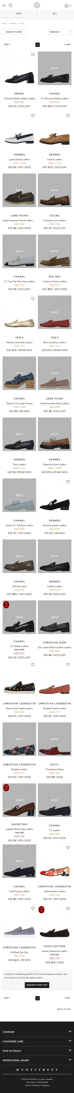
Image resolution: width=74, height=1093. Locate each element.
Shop (19, 13)
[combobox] (60, 32)
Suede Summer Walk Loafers (54, 403)
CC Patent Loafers (19, 646)
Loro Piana (19, 215)
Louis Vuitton (55, 946)
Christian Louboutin (19, 703)
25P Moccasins (19, 586)
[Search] (11, 5)
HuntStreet (37, 5)
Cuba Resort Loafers (19, 891)
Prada (19, 93)
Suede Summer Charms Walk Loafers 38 (23, 220)
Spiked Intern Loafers (54, 891)
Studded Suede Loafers (54, 525)
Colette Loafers (54, 586)
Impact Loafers (54, 159)
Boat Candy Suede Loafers (19, 708)
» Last (67, 44)
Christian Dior (54, 642)
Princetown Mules (55, 769)
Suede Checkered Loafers (54, 951)
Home (4, 23)
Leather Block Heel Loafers (19, 829)
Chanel (54, 93)
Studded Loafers (19, 769)
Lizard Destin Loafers (19, 159)
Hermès (19, 154)
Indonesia (36, 1085)
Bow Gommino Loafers (54, 342)
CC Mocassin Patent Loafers (55, 98)
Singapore (45, 1085)
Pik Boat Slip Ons (19, 952)
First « (7, 44)
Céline (55, 215)
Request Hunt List (37, 985)
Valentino (19, 824)
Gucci (54, 764)
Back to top (63, 1009)
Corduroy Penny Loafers (55, 281)
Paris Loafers (19, 464)
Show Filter (14, 32)
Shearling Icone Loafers (54, 464)
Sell (55, 13)
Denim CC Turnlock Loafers (19, 525)
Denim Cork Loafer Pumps (19, 403)
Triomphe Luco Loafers (54, 220)
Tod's (19, 337)
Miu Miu (55, 276)
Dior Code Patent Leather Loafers (54, 647)
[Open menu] (4, 5)
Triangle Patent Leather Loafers (19, 98)
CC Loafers (54, 830)
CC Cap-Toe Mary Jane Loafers (19, 281)
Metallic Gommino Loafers (19, 342)
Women (12, 23)
